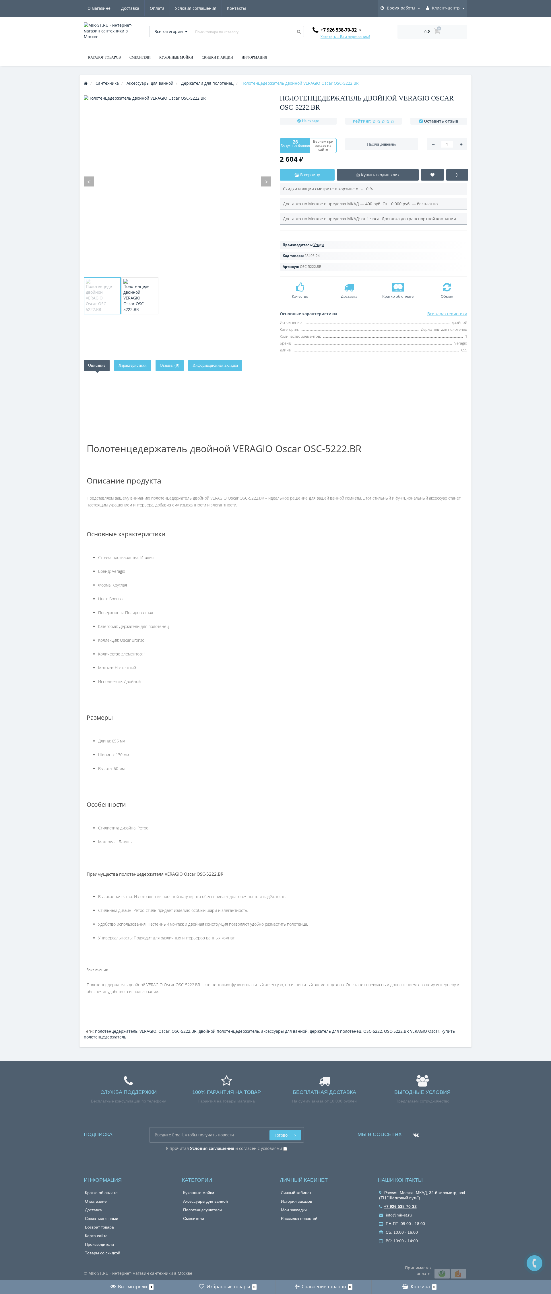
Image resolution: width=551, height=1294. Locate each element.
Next (266, 182)
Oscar (164, 1031)
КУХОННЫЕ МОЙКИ (176, 57)
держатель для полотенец (335, 1031)
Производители (99, 1244)
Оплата (157, 8)
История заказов (296, 1201)
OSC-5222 (372, 1031)
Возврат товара (99, 1227)
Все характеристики (447, 313)
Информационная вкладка (215, 365)
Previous (89, 182)
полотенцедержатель (116, 1031)
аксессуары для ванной (284, 1031)
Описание (96, 365)
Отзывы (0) (169, 365)
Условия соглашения (195, 8)
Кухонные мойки (198, 1192)
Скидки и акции (217, 57)
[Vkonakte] (414, 1133)
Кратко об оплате (101, 1192)
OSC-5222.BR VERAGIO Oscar (411, 1031)
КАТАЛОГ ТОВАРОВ (104, 57)
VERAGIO (147, 1031)
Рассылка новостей (299, 1218)
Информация (254, 57)
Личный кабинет (296, 1192)
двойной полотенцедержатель (229, 1031)
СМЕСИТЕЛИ (140, 57)
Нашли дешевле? (381, 144)
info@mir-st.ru (398, 1215)
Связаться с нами (101, 1218)
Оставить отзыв (441, 121)
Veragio (318, 245)
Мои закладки (294, 1210)
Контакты (236, 8)
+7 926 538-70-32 (400, 1206)
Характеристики (133, 365)
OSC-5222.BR (184, 1031)
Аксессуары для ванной (205, 1201)
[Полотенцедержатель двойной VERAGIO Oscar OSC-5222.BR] (102, 295)
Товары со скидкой (102, 1253)
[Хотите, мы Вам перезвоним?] (534, 1263)
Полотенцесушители (202, 1210)
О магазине (99, 8)
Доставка (130, 8)
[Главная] (86, 83)
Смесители (193, 1218)
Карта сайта (96, 1235)
